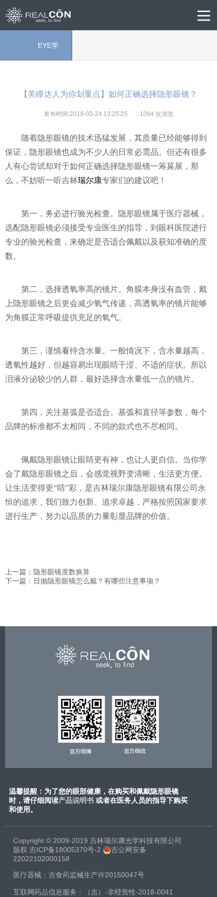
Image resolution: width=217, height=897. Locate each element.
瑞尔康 (90, 180)
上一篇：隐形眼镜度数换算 (47, 572)
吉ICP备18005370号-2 (65, 850)
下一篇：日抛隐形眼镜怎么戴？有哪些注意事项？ (82, 581)
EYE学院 (36, 51)
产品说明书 (76, 800)
